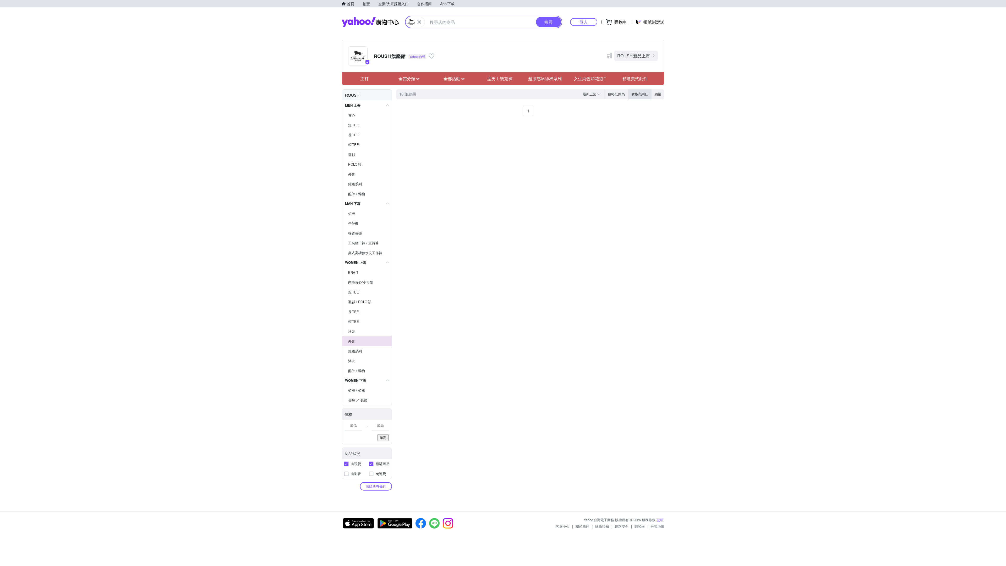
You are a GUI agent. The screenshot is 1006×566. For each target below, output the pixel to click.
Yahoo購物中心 (370, 22)
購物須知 (602, 526)
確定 (383, 437)
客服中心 (563, 526)
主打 (364, 78)
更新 (660, 519)
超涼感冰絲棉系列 (545, 78)
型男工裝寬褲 (499, 78)
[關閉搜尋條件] (419, 22)
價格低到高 (616, 93)
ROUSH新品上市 (633, 56)
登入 (584, 22)
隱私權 (640, 526)
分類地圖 (657, 526)
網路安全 (621, 526)
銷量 (657, 93)
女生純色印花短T (590, 78)
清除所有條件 (376, 486)
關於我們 (582, 526)
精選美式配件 (635, 78)
